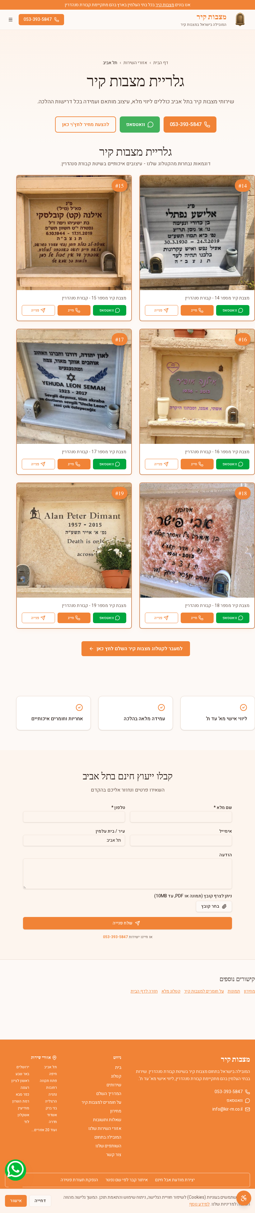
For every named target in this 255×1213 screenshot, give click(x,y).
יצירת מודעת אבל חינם (175, 1180)
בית (118, 1067)
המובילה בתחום (108, 1137)
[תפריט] (10, 19)
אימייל (225, 831)
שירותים (114, 1085)
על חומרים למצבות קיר (204, 991)
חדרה (53, 1122)
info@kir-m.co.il (227, 1109)
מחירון (249, 991)
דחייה (40, 1200)
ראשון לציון (20, 1081)
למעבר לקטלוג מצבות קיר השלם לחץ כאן (139, 648)
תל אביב (50, 1067)
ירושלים (22, 1067)
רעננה (25, 1087)
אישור (16, 1200)
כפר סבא (22, 1094)
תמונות (234, 991)
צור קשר (113, 1154)
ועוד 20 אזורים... (44, 1130)
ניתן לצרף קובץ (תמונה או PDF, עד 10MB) (193, 896)
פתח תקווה (48, 1081)
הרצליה (51, 1101)
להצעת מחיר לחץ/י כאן (85, 124)
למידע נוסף (199, 1204)
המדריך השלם (108, 1093)
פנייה (158, 310)
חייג (194, 310)
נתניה (53, 1094)
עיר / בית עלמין (110, 831)
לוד (26, 1122)
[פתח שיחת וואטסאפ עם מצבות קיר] (15, 1170)
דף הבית (160, 62)
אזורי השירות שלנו (104, 1128)
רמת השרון (20, 1101)
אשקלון (23, 1115)
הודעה (225, 855)
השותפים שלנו (108, 1146)
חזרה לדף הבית (144, 991)
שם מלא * (223, 807)
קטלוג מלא (170, 991)
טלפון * (118, 807)
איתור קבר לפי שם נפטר (126, 1180)
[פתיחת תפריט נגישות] (243, 1198)
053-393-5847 (38, 19)
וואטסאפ (135, 124)
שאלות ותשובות (107, 1120)
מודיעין (23, 1108)
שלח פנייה (122, 923)
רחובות (51, 1087)
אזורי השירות (135, 62)
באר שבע (22, 1074)
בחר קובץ (210, 906)
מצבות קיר (164, 5)
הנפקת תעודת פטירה (79, 1180)
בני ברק (51, 1108)
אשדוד (52, 1115)
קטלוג (116, 1076)
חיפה (53, 1074)
